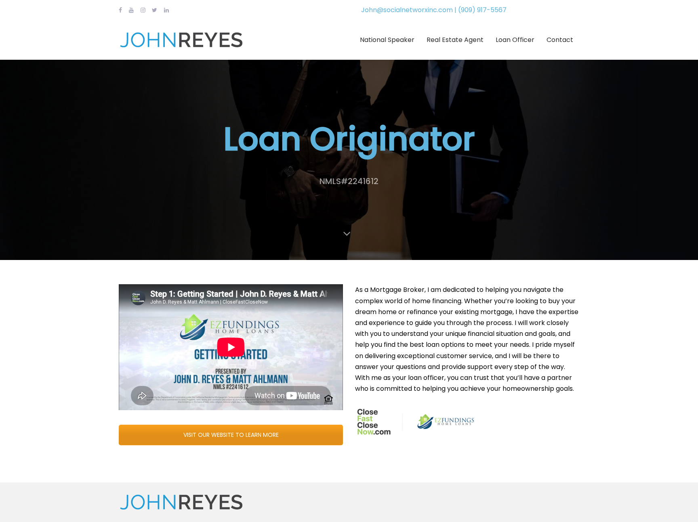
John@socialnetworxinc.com (407, 10)
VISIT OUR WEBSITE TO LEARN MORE (231, 435)
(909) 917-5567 (482, 10)
